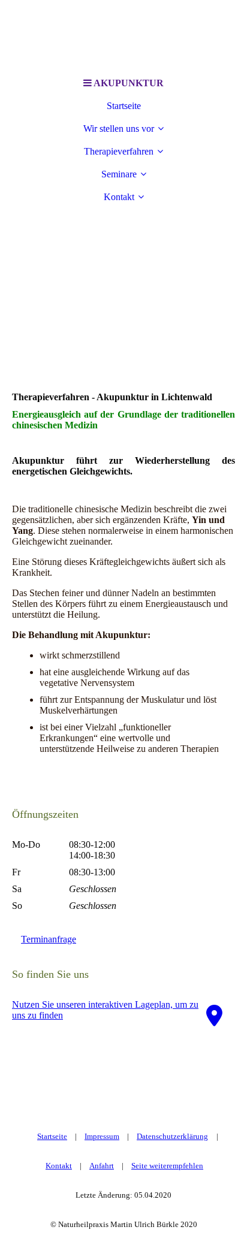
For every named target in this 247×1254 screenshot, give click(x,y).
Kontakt (119, 197)
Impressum (102, 1136)
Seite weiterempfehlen (167, 1165)
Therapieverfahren (118, 151)
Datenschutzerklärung (172, 1136)
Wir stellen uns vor (118, 128)
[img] (123, 308)
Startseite (124, 106)
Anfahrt (101, 1165)
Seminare (119, 174)
